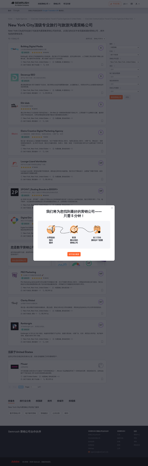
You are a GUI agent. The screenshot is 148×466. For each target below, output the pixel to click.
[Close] (112, 207)
